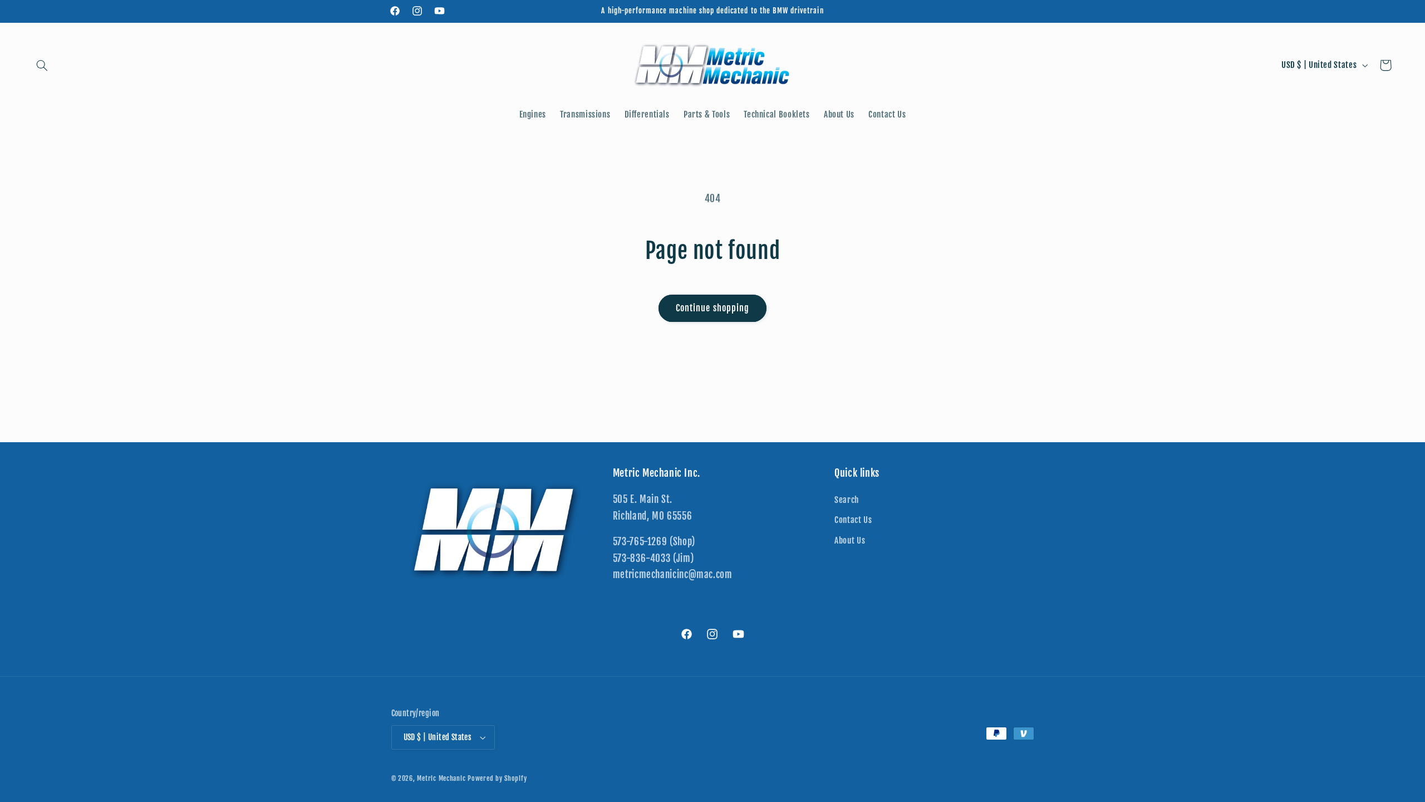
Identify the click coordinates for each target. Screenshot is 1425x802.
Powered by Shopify (497, 778)
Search (846, 500)
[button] (42, 65)
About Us (849, 541)
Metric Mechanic (441, 778)
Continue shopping (712, 308)
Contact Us (853, 520)
